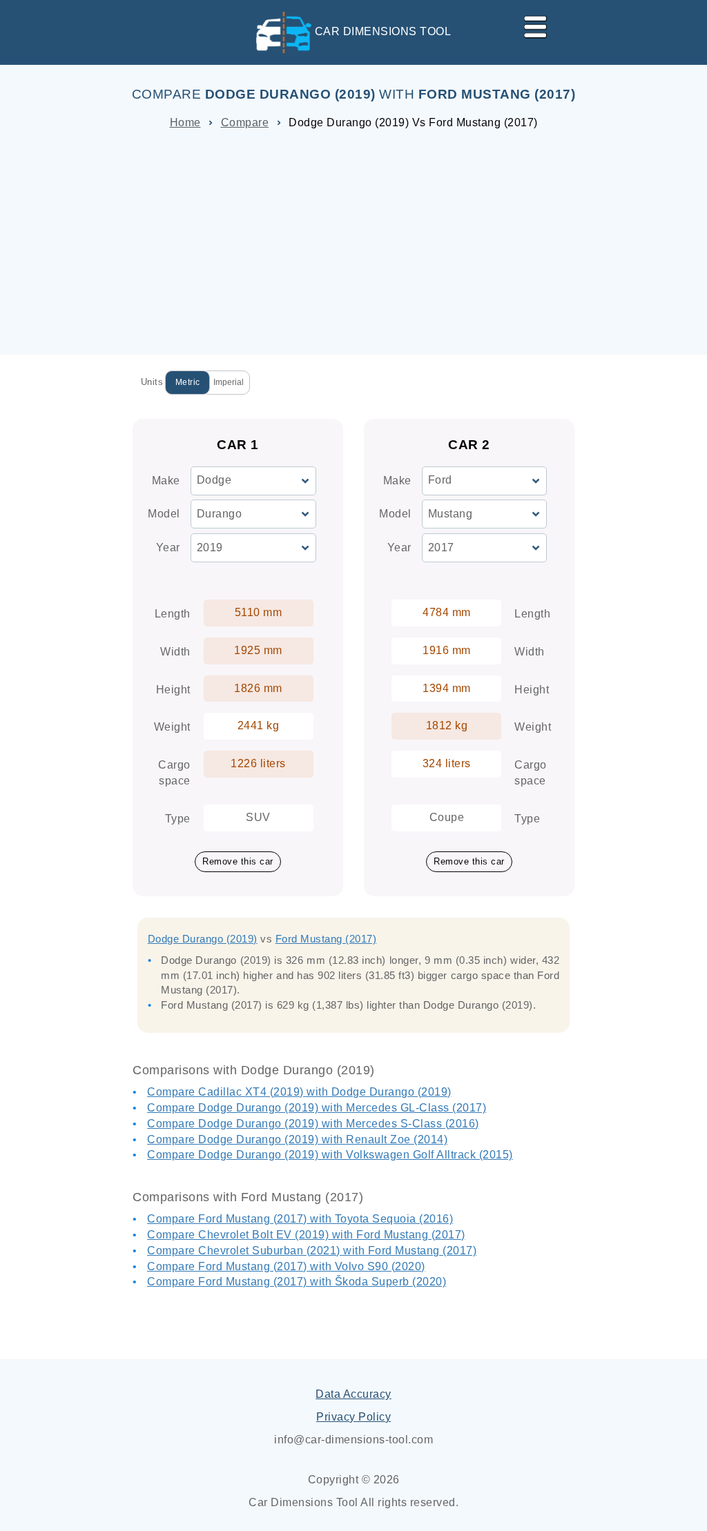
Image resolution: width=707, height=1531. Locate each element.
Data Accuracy (353, 1394)
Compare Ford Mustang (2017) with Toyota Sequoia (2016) (300, 1219)
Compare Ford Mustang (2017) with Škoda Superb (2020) (296, 1281)
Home (185, 122)
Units (152, 382)
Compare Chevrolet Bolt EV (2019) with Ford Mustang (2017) (306, 1235)
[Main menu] (529, 24)
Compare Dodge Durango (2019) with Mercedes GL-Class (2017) (316, 1108)
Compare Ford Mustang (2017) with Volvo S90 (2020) (286, 1266)
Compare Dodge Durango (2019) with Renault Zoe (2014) (297, 1139)
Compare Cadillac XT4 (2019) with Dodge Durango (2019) (299, 1092)
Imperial (228, 382)
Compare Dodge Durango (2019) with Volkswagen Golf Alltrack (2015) (330, 1154)
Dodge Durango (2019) (203, 939)
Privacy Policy (353, 1417)
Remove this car (237, 861)
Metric (187, 382)
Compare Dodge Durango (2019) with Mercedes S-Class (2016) (313, 1123)
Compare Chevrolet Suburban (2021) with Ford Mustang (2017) (311, 1250)
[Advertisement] (353, 237)
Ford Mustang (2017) (326, 939)
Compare (245, 122)
